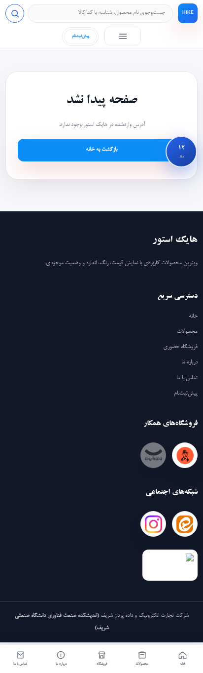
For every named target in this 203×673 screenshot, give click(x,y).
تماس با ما (187, 378)
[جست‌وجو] (14, 13)
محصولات (187, 331)
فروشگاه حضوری (180, 347)
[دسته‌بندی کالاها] (122, 36)
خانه (193, 316)
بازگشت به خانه (101, 149)
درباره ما (189, 362)
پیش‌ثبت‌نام (186, 393)
